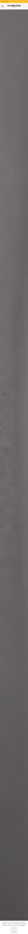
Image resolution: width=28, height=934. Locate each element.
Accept (14, 928)
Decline (14, 931)
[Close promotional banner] (1, 1)
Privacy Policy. (22, 925)
